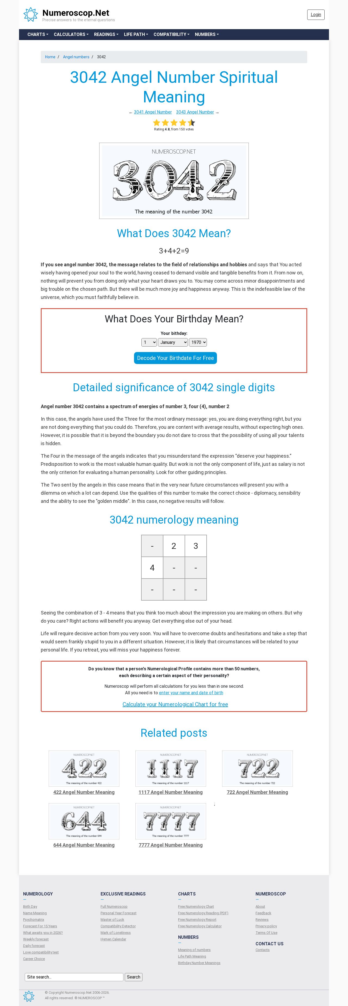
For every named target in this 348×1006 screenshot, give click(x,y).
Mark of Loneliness (116, 933)
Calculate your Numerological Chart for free (175, 704)
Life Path (134, 34)
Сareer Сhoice (34, 959)
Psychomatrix (33, 920)
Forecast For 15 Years (40, 926)
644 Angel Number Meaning (84, 845)
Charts (36, 34)
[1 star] (156, 122)
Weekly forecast (36, 939)
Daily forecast (34, 946)
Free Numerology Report (197, 920)
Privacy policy (266, 926)
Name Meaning (35, 913)
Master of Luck (112, 920)
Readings (104, 34)
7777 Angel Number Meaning (171, 845)
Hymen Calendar (113, 939)
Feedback (263, 913)
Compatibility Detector (118, 926)
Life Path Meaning (192, 956)
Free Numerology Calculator (200, 926)
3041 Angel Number (153, 112)
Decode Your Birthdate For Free (175, 358)
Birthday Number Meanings (199, 963)
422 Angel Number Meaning (84, 792)
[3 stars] (174, 122)
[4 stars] (182, 122)
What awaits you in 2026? (43, 933)
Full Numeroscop (114, 906)
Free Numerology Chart (196, 906)
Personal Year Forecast (118, 913)
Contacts (263, 950)
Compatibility (170, 34)
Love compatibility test (41, 952)
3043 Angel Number (195, 112)
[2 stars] (165, 122)
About (260, 906)
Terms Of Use (266, 933)
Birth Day (30, 906)
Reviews (262, 920)
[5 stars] (191, 122)
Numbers (205, 34)
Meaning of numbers (194, 950)
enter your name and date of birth (191, 692)
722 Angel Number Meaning (257, 792)
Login (316, 14)
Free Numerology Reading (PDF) (203, 913)
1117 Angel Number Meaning (171, 792)
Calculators (69, 34)
